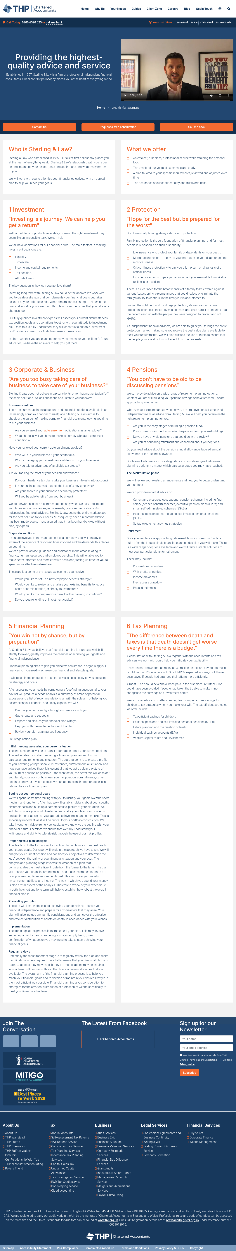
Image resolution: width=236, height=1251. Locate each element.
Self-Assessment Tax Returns (70, 1137)
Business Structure (109, 1141)
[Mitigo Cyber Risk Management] (29, 1076)
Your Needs (118, 9)
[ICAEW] (29, 1059)
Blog (187, 9)
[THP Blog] (48, 1041)
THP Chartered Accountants (115, 1039)
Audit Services (106, 1133)
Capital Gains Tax (62, 1164)
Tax (52, 1125)
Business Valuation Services (115, 1146)
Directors (11, 1155)
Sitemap (8, 1248)
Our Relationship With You (22, 1159)
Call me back (196, 127)
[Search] (228, 8)
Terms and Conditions (134, 1248)
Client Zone (154, 9)
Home (85, 9)
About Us (11, 1125)
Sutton (194, 22)
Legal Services (154, 1125)
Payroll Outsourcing (110, 1195)
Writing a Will (152, 1141)
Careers (173, 9)
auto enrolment (54, 430)
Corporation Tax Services (67, 1146)
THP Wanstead (15, 1137)
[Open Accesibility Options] (220, 8)
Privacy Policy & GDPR (169, 1248)
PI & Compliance (68, 1248)
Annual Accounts (62, 1133)
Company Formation (156, 1155)
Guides (136, 9)
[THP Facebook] (29, 1041)
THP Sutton (12, 1141)
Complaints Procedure (99, 1248)
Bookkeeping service (64, 1186)
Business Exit (106, 1137)
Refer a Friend (14, 1168)
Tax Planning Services (65, 1150)
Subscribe (189, 1072)
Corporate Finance (201, 1137)
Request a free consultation (118, 127)
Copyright (196, 1248)
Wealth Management (203, 1141)
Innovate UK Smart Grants (114, 1172)
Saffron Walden (224, 22)
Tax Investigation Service (67, 1177)
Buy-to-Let (196, 1133)
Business (103, 1125)
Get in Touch (204, 9)
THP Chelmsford (16, 1146)
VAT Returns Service (64, 1141)
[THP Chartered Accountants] (29, 8)
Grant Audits (105, 1168)
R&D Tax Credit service (65, 1181)
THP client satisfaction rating (24, 1164)
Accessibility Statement (35, 1248)
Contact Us (39, 127)
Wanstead (182, 22)
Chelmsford (206, 22)
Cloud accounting (62, 1190)
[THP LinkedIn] (11, 1041)
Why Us (100, 9)
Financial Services (203, 1125)
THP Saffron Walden (18, 1150)
